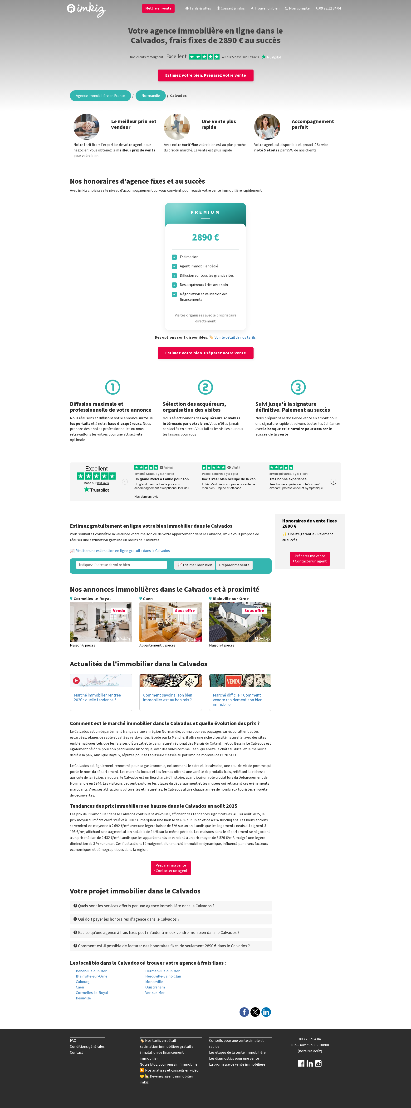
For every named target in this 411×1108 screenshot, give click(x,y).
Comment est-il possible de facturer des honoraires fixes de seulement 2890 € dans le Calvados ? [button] (163, 946)
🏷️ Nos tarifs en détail (158, 1040)
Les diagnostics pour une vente (234, 1058)
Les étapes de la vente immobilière (237, 1052)
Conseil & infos (232, 8)
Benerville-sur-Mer (91, 971)
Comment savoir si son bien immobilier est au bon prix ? (167, 697)
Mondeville (154, 981)
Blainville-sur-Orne (91, 976)
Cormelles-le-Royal (92, 992)
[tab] (171, 906)
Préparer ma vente (234, 565)
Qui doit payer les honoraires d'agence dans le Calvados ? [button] (128, 919)
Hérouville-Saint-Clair (163, 976)
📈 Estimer (194, 565)
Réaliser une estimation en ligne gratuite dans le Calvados (122, 550)
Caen (80, 987)
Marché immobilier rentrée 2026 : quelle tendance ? (97, 697)
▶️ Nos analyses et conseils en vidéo (169, 1070)
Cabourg (83, 981)
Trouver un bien (266, 8)
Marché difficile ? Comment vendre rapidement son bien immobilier (237, 700)
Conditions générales (87, 1046)
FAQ (73, 1040)
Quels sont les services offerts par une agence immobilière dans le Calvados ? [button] (145, 906)
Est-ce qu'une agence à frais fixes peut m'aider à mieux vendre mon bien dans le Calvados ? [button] (158, 933)
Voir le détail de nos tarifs (235, 337)
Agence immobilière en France (100, 95)
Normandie (151, 95)
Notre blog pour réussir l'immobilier (169, 1064)
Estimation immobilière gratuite (166, 1046)
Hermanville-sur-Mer (162, 971)
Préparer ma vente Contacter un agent (171, 868)
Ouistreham (155, 987)
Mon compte (299, 8)
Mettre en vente (158, 8)
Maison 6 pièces (82, 645)
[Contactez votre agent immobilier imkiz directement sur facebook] (301, 1065)
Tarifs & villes (200, 8)
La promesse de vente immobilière (237, 1064)
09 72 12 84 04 (329, 8)
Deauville (83, 998)
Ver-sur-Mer (155, 992)
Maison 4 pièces (221, 645)
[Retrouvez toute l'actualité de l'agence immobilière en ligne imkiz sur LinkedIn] (310, 1065)
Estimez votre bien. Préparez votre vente (205, 75)
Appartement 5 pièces (157, 645)
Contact (76, 1052)
